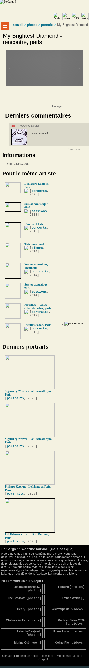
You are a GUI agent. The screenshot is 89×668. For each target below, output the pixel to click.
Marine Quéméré (27, 643)
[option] (48, 61)
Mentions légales (68, 656)
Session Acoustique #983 (36, 205)
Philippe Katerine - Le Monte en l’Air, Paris (28, 488)
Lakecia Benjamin (29, 633)
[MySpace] (73, 107)
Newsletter (48, 656)
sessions (39, 211)
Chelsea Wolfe (23, 620)
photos (32, 25)
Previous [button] (11, 67)
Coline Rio (69, 643)
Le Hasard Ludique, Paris (36, 185)
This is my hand (34, 244)
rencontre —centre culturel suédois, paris (37, 306)
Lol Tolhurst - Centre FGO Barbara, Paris (27, 536)
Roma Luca (68, 631)
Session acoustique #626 (35, 286)
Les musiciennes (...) (27, 588)
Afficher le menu (5, 26)
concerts (39, 191)
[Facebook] (68, 107)
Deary (29, 609)
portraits (47, 25)
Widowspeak (68, 609)
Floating (71, 587)
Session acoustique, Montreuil (36, 266)
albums (37, 248)
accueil (18, 25)
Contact (7, 656)
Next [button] (78, 67)
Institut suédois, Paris (37, 325)
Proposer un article (26, 656)
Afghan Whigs (72, 598)
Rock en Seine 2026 (71, 622)
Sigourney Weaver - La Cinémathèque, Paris (28, 392)
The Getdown (24, 598)
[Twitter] (78, 107)
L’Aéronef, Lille (33, 224)
